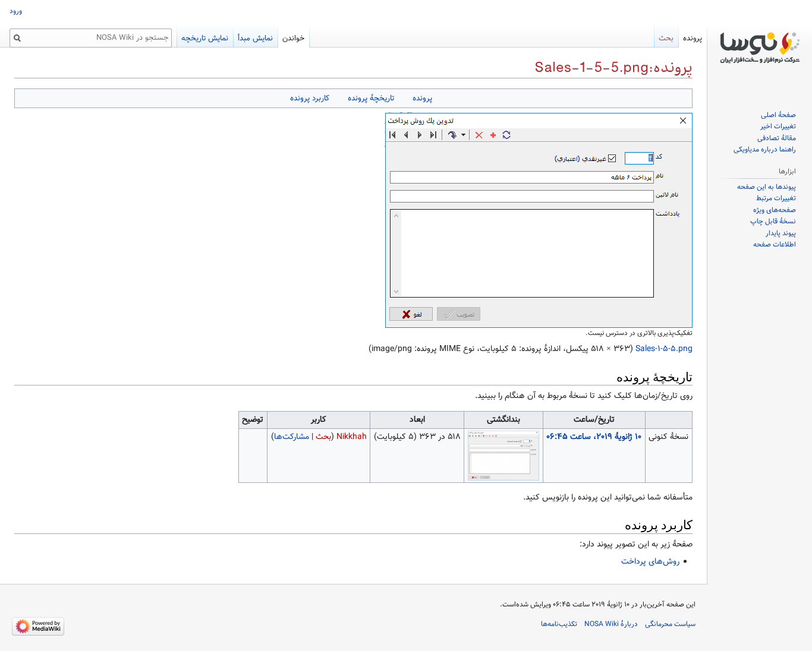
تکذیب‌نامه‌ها (559, 624)
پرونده (422, 98)
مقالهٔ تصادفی (776, 138)
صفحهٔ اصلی (778, 115)
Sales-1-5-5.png (664, 349)
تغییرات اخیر (778, 126)
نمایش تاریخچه (204, 39)
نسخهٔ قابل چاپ (773, 221)
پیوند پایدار (781, 233)
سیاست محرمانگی (670, 624)
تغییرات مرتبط (776, 198)
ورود (16, 11)
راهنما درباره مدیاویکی (765, 149)
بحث (323, 437)
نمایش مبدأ (255, 39)
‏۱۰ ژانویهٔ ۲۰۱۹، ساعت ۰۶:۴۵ (593, 437)
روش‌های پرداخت (650, 561)
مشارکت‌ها (291, 437)
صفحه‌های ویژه (774, 210)
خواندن (293, 39)
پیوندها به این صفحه (766, 187)
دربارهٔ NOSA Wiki (611, 624)
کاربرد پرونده (309, 98)
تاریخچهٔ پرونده (371, 98)
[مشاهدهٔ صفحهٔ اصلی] (759, 47)
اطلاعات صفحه (774, 244)
